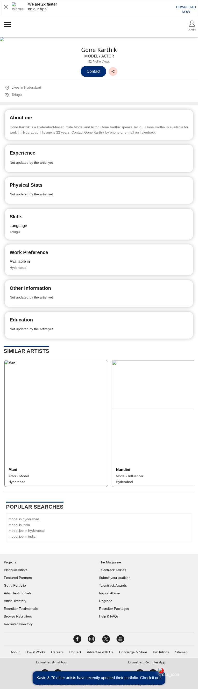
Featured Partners (18, 578)
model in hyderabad (24, 519)
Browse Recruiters (18, 616)
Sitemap (181, 652)
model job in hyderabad (27, 531)
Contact (75, 652)
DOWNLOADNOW (186, 9)
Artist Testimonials (17, 593)
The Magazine (110, 562)
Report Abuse (109, 593)
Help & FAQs (109, 616)
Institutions (161, 652)
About (15, 652)
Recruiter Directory (18, 624)
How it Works (35, 652)
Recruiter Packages (114, 609)
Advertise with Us (100, 652)
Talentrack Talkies (112, 570)
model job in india (22, 536)
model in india (19, 525)
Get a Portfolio (15, 585)
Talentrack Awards (113, 585)
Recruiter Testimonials (21, 609)
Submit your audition (114, 578)
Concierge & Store (133, 652)
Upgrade (105, 601)
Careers (57, 652)
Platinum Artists (15, 570)
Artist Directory (15, 601)
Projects (10, 562)
